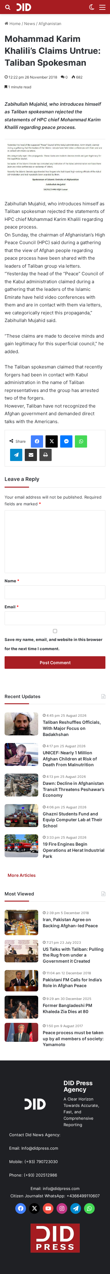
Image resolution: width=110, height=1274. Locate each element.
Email (12, 606)
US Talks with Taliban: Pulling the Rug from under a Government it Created (73, 955)
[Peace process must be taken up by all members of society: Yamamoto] (21, 1032)
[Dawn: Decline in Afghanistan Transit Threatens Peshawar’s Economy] (21, 785)
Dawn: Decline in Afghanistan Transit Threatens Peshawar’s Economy (74, 789)
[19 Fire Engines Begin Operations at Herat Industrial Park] (21, 845)
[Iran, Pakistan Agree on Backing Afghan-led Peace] (21, 922)
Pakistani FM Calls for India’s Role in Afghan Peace (72, 982)
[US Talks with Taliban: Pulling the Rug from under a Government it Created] (21, 950)
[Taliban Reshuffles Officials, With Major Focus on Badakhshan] (21, 723)
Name (12, 580)
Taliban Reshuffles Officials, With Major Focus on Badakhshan (72, 728)
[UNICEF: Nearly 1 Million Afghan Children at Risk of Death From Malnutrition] (21, 754)
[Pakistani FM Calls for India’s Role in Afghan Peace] (21, 981)
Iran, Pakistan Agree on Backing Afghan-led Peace (70, 922)
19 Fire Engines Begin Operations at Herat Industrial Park (74, 849)
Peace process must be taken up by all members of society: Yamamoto (73, 1038)
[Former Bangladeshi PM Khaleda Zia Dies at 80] (21, 1007)
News (29, 23)
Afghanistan (49, 23)
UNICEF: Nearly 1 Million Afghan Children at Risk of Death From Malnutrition (70, 758)
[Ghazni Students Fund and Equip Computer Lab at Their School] (21, 815)
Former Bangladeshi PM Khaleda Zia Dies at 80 (67, 1008)
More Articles (22, 875)
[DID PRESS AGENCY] (23, 7)
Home (14, 23)
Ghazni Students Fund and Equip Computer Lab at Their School (72, 819)
